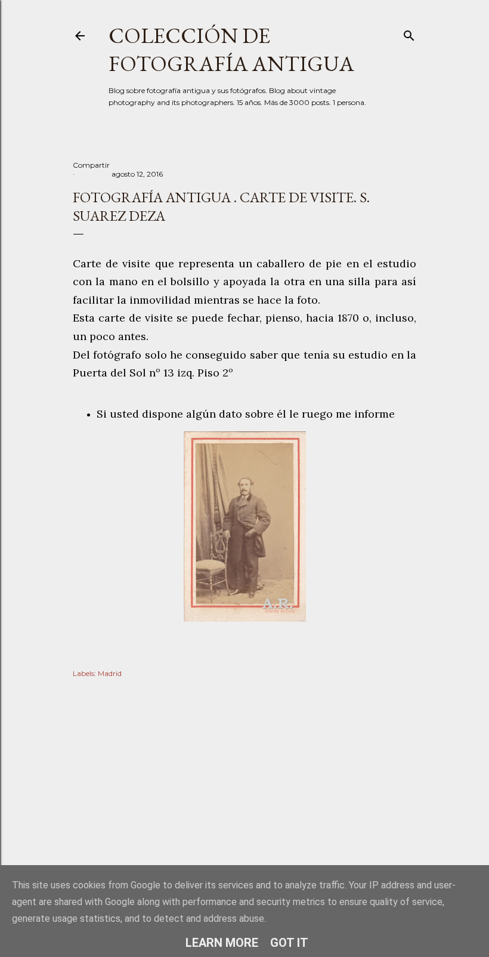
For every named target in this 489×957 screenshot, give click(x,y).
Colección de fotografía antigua (231, 49)
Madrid (110, 673)
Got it (289, 943)
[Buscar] (409, 33)
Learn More (221, 943)
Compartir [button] (91, 164)
